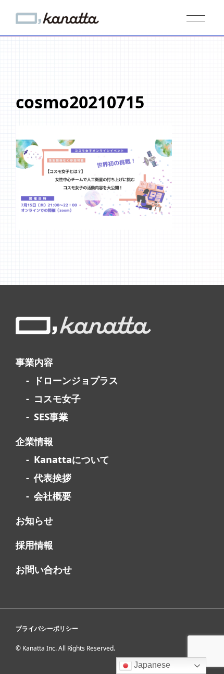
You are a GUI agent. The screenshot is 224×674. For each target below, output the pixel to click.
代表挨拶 (52, 477)
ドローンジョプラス (76, 380)
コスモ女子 (57, 398)
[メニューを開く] (195, 18)
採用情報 (34, 545)
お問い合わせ (44, 569)
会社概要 (52, 496)
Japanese (151, 664)
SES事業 (51, 416)
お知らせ (34, 520)
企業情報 (34, 441)
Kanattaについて (71, 459)
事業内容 (34, 362)
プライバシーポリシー (47, 628)
